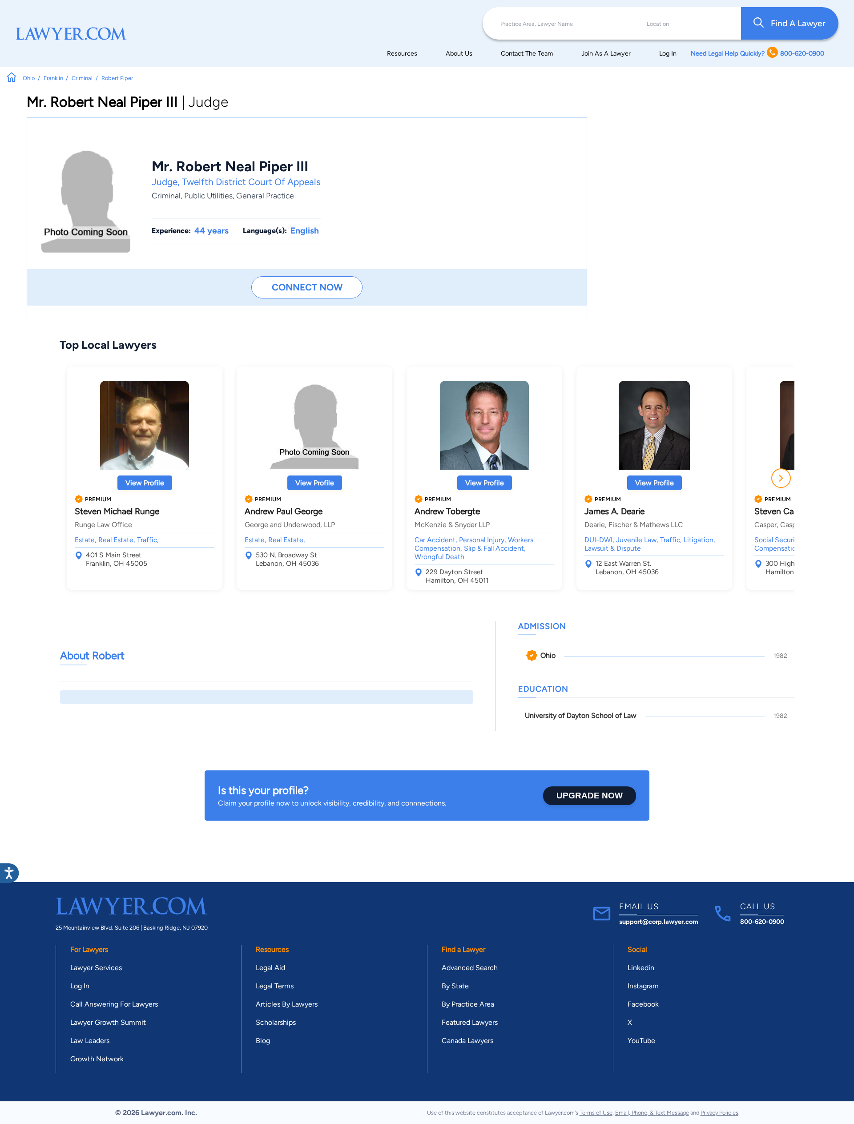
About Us (459, 53)
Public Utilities (208, 195)
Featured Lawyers (470, 1022)
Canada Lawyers (467, 1040)
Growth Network (97, 1059)
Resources (402, 53)
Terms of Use (596, 1112)
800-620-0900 (762, 922)
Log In (668, 53)
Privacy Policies (719, 1112)
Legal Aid (270, 967)
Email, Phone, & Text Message (652, 1112)
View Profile (144, 483)
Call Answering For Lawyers (114, 1004)
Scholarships (276, 1022)
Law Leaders (89, 1040)
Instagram (643, 986)
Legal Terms (275, 986)
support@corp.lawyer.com (658, 922)
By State (455, 986)
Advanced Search (470, 967)
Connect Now (307, 287)
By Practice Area (468, 1004)
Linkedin (641, 967)
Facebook (643, 1004)
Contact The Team (527, 53)
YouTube (641, 1040)
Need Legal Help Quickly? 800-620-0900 (757, 53)
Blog (263, 1040)
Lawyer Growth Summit (108, 1022)
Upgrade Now (589, 795)
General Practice (265, 195)
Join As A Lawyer (606, 53)
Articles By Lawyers (287, 1004)
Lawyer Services (96, 967)
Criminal (166, 195)
